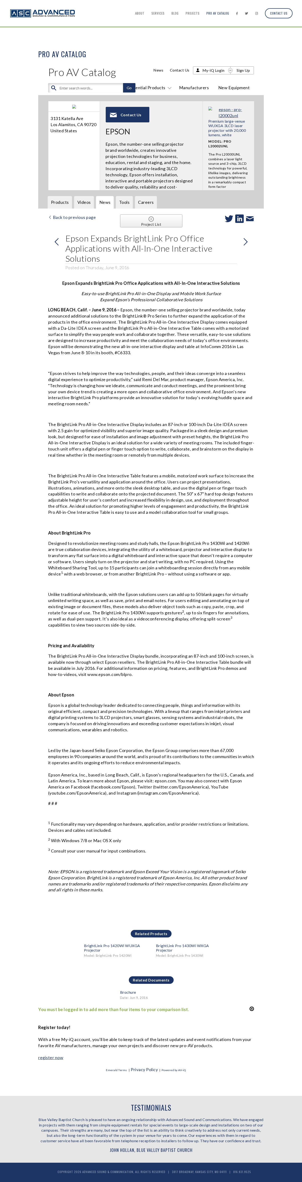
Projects (193, 13)
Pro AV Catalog (217, 13)
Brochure (128, 992)
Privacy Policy (144, 1069)
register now (50, 1057)
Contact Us (279, 13)
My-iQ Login (213, 70)
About (139, 13)
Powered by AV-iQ (174, 1070)
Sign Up (243, 70)
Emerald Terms (116, 1070)
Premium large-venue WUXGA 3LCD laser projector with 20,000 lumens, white (227, 128)
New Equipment (234, 87)
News (158, 70)
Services (158, 13)
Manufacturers (194, 87)
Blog (175, 13)
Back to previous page (74, 217)
